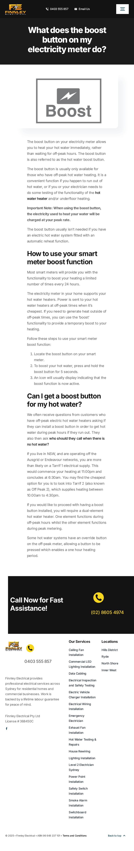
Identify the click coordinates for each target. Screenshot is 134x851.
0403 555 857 (37, 661)
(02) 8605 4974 (107, 612)
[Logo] (15, 5)
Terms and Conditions (75, 835)
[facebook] (6, 728)
